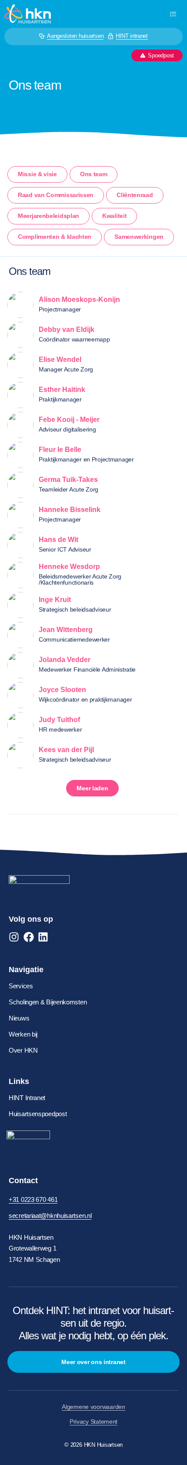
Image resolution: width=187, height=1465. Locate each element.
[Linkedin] (43, 937)
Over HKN (23, 1050)
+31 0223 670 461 (33, 1199)
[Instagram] (14, 937)
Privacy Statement (93, 1421)
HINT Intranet (27, 1097)
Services (21, 986)
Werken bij (23, 1034)
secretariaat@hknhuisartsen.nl (50, 1215)
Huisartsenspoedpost (38, 1113)
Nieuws (19, 1018)
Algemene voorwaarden (93, 1406)
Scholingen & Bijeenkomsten (48, 1002)
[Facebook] (28, 937)
